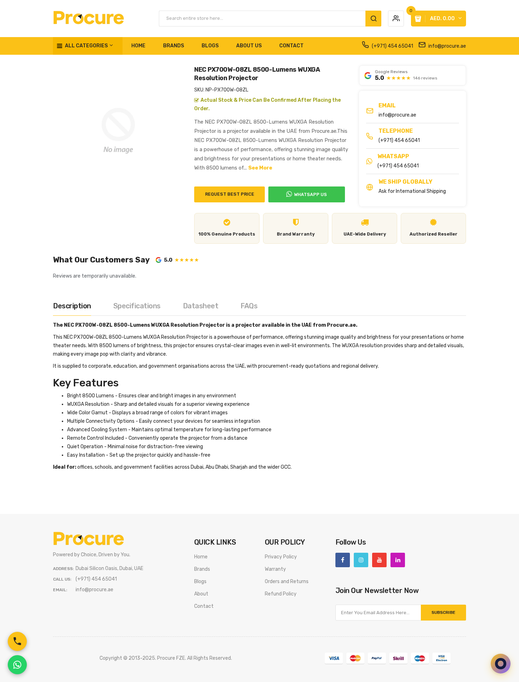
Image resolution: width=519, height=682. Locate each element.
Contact (204, 606)
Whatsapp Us (310, 194)
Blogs (200, 582)
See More (260, 168)
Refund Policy (281, 594)
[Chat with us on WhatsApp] (17, 664)
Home (201, 557)
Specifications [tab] (137, 306)
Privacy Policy (281, 557)
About (201, 594)
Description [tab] (72, 306)
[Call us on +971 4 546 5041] (17, 641)
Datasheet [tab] (201, 306)
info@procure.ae (446, 46)
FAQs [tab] (248, 306)
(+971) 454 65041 (392, 46)
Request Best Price (229, 194)
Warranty (275, 569)
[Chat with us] (501, 664)
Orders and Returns (287, 582)
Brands (202, 569)
